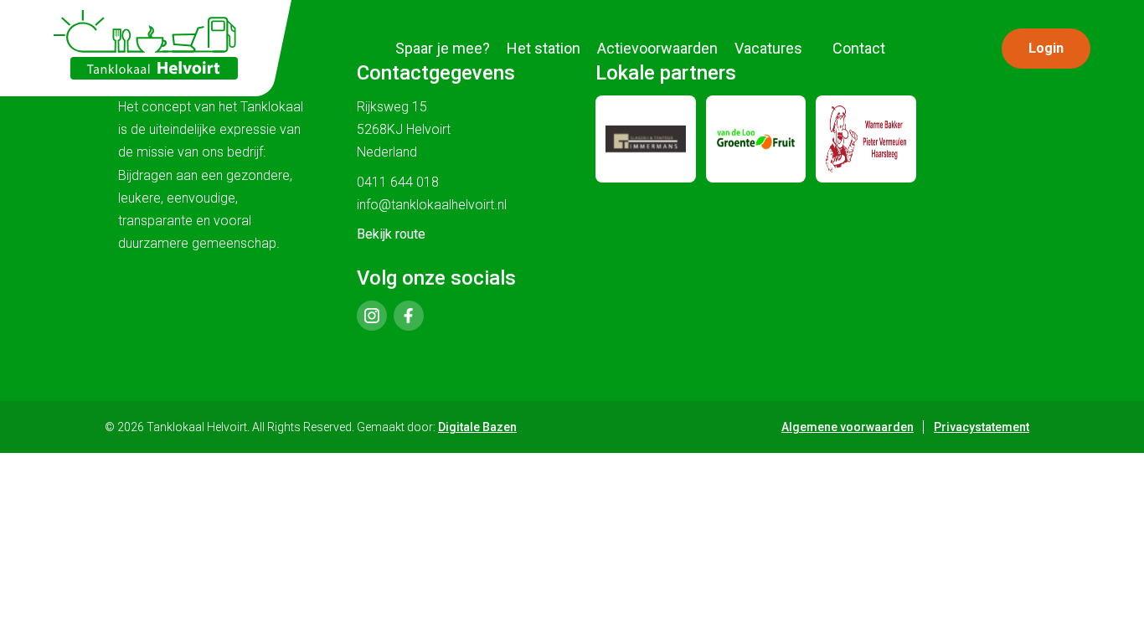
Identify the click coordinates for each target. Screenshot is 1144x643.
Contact (858, 48)
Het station (543, 48)
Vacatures (768, 48)
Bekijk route (391, 234)
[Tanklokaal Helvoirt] (146, 45)
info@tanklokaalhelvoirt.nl (432, 205)
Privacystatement (981, 427)
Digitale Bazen (477, 427)
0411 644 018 (398, 182)
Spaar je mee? (442, 48)
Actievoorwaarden (657, 48)
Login (1046, 48)
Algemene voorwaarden (847, 427)
